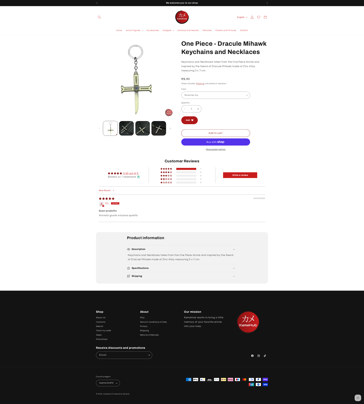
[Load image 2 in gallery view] (126, 128)
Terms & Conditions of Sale (153, 322)
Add (188, 120)
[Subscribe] (148, 355)
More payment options (216, 149)
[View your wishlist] (258, 17)
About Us (100, 317)
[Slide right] (170, 128)
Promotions (101, 339)
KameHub (107, 394)
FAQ (142, 317)
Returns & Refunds (149, 335)
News (99, 335)
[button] (99, 17)
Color (183, 89)
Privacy (144, 326)
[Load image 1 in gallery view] (110, 128)
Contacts (100, 322)
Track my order (103, 330)
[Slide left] (99, 128)
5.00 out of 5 (130, 173)
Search (99, 326)
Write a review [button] (240, 175)
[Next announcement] (267, 3)
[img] (106, 199)
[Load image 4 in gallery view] (158, 128)
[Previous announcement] (97, 3)
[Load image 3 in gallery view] (142, 128)
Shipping (200, 84)
